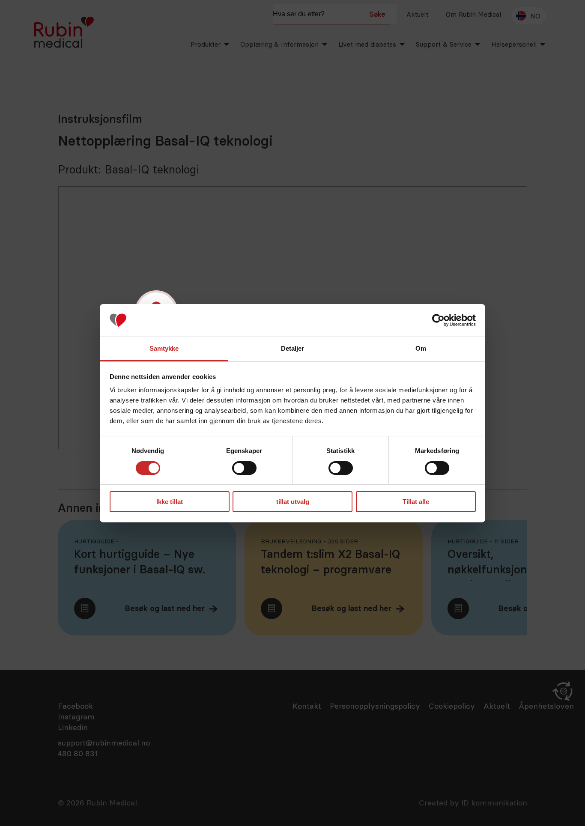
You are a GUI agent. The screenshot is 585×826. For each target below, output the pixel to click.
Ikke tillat (169, 501)
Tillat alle (416, 501)
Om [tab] (420, 348)
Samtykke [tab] (164, 348)
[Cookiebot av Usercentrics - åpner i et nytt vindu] (438, 320)
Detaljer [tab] (292, 348)
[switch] (244, 468)
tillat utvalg (292, 501)
